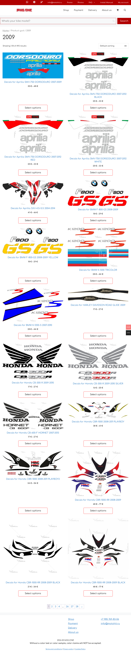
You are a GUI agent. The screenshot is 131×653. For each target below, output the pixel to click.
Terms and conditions (54, 649)
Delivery (92, 10)
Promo (70, 2)
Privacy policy (68, 649)
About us (107, 10)
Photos (81, 2)
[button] (124, 10)
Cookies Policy (80, 649)
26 (67, 606)
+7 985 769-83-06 (110, 619)
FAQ (90, 2)
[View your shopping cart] (117, 10)
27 (72, 606)
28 (77, 606)
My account (123, 2)
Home (6, 30)
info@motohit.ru (55, 2)
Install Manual (106, 2)
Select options (33, 108)
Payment (78, 10)
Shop (66, 10)
